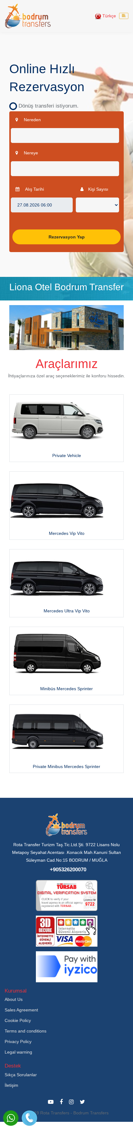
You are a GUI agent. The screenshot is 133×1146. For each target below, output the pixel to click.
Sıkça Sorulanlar (21, 1074)
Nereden (32, 119)
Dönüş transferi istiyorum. (46, 106)
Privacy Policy (18, 1041)
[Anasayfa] (28, 16)
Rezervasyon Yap (67, 236)
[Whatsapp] (11, 1118)
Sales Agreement (21, 1009)
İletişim (11, 1085)
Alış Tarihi (34, 189)
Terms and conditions (25, 1030)
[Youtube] (51, 1102)
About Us (14, 999)
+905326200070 (68, 870)
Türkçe (108, 15)
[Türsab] (66, 894)
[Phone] (29, 1118)
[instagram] (71, 1102)
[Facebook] (61, 1102)
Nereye (30, 152)
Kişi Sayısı (98, 189)
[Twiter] (82, 1102)
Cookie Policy (18, 1020)
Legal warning (18, 1052)
